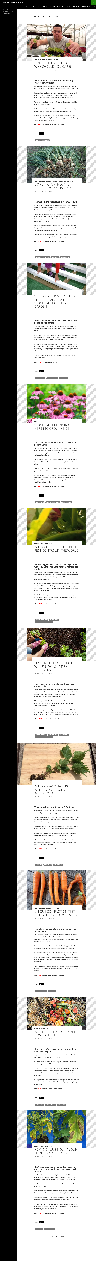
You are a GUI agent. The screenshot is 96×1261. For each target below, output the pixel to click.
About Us (27, 6)
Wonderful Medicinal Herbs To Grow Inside (52, 426)
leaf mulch (55, 257)
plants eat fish (64, 734)
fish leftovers (53, 734)
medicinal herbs (66, 502)
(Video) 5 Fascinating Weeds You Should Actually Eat (51, 789)
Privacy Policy (66, 6)
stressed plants (49, 1229)
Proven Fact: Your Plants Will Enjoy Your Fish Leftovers (54, 666)
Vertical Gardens (55, 293)
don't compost (50, 1104)
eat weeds (39, 864)
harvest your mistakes (42, 257)
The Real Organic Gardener (13, 2)
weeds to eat (58, 864)
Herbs (36, 421)
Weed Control (57, 783)
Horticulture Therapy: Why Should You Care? (53, 64)
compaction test (41, 991)
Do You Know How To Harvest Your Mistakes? (53, 186)
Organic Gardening (59, 181)
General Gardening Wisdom (43, 60)
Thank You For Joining (88, 6)
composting (39, 1104)
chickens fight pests (42, 619)
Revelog (51, 70)
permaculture (65, 257)
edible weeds (48, 864)
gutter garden (40, 378)
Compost (37, 660)
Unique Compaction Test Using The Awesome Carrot (56, 913)
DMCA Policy (56, 6)
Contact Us (36, 6)
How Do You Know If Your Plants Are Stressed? (55, 1151)
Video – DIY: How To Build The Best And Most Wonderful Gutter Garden (54, 301)
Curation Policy (46, 6)
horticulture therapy (42, 140)
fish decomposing (41, 734)
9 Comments (60, 70)
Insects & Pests (39, 543)
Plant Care (56, 60)
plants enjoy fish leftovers (44, 737)
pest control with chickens (44, 622)
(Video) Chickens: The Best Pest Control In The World (56, 548)
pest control (54, 619)
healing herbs (40, 502)
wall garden (63, 378)
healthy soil (61, 1104)
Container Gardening (41, 293)
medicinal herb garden (53, 502)
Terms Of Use (76, 6)
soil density (52, 991)
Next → (62, 1237)
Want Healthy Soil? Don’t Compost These (54, 1033)
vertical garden (52, 378)
